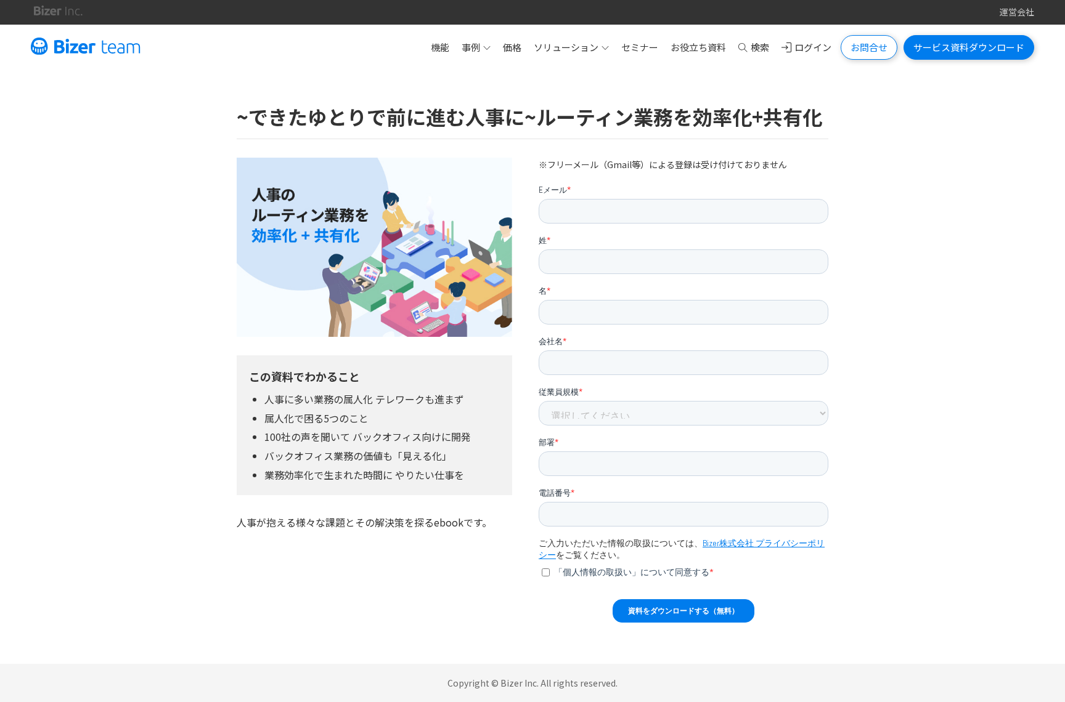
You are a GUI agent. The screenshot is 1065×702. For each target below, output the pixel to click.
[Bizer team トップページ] (86, 47)
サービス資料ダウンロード (968, 47)
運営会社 (1017, 12)
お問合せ (869, 47)
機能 (440, 47)
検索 (760, 47)
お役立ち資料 (698, 47)
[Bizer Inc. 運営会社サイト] (58, 12)
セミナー (639, 47)
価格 (512, 47)
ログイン (812, 47)
